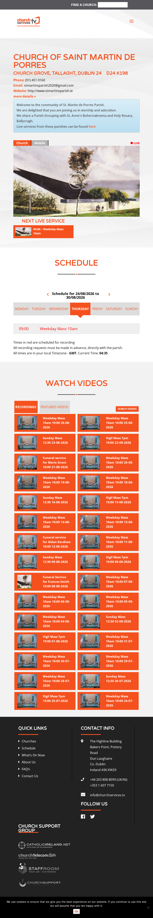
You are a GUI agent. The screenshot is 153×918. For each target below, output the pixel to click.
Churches (29, 741)
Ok (76, 911)
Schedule (28, 748)
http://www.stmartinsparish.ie (50, 91)
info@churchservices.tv (107, 795)
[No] (148, 907)
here (92, 126)
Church (22, 143)
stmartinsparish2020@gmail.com (49, 85)
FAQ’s (26, 769)
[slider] (73, 213)
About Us (29, 762)
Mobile (39, 143)
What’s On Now (33, 755)
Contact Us (30, 776)
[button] (120, 213)
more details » (24, 96)
